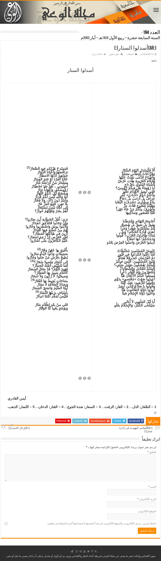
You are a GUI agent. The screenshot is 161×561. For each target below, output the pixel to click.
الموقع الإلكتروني (147, 511)
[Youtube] (84, 551)
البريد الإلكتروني (146, 499)
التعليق (151, 452)
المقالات (130, 54)
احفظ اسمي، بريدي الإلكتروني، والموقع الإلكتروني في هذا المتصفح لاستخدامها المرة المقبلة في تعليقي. (101, 523)
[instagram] (76, 551)
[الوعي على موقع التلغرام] (72, 551)
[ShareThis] (80, 551)
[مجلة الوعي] (80, 12)
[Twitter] (88, 551)
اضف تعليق (114, 54)
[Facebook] (92, 551)
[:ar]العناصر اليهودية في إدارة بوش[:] (135, 428)
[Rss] (95, 551)
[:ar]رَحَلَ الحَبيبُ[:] (19, 426)
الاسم (152, 486)
